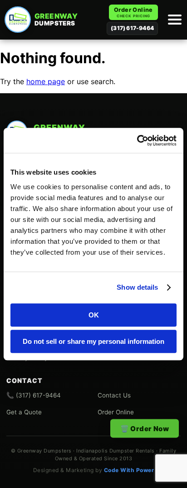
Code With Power (129, 470)
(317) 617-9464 (132, 28)
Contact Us (114, 395)
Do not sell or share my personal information (93, 341)
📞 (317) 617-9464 (33, 395)
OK (94, 315)
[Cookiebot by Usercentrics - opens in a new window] (137, 140)
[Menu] (173, 19)
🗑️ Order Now (144, 428)
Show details (137, 287)
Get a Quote (24, 412)
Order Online (133, 12)
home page (45, 81)
